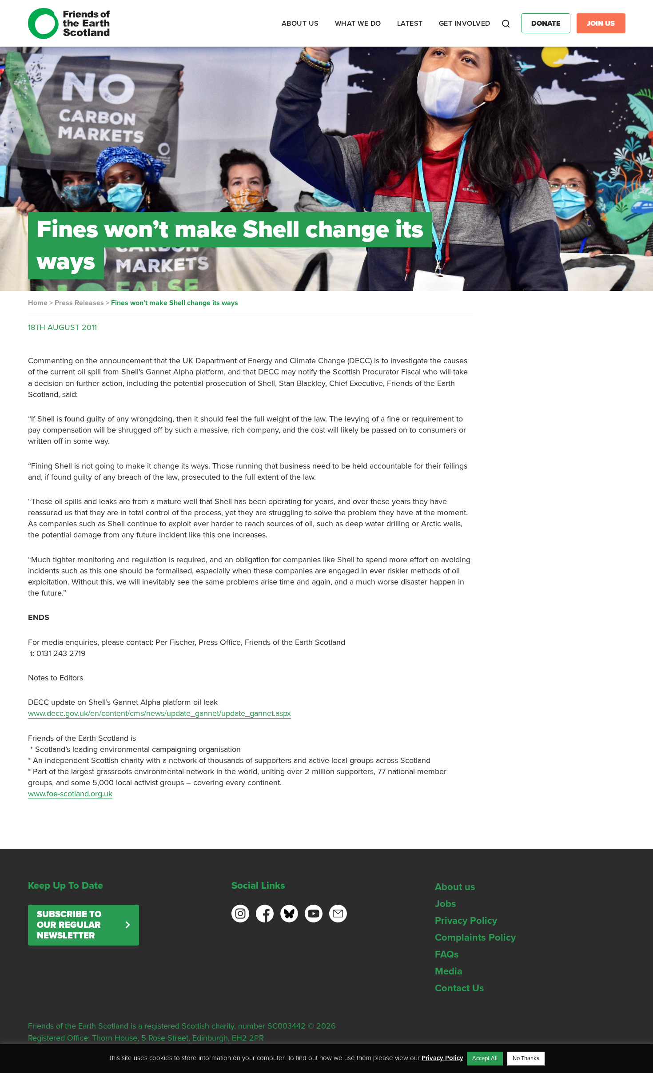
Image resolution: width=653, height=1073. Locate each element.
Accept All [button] (485, 1058)
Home (38, 302)
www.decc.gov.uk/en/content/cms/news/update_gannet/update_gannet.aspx (159, 713)
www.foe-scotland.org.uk (70, 794)
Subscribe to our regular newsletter (69, 925)
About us (455, 887)
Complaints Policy (475, 937)
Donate (546, 23)
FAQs (447, 954)
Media (448, 971)
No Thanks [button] (526, 1058)
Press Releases (79, 302)
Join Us (601, 23)
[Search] (506, 24)
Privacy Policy (466, 920)
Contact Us (459, 988)
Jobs (445, 904)
